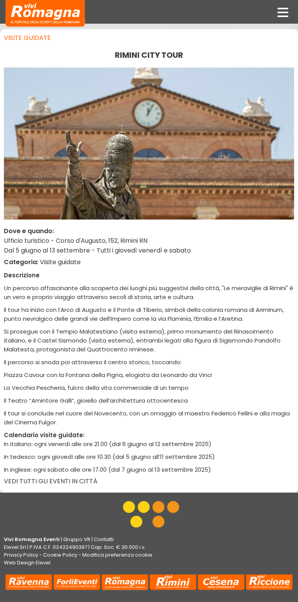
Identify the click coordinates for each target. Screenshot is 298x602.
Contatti (104, 539)
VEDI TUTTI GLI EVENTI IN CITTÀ (50, 481)
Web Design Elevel (27, 562)
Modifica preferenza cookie (117, 555)
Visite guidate (27, 37)
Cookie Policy (60, 555)
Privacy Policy (21, 555)
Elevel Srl (15, 547)
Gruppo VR (76, 539)
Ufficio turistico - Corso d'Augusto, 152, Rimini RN (75, 240)
